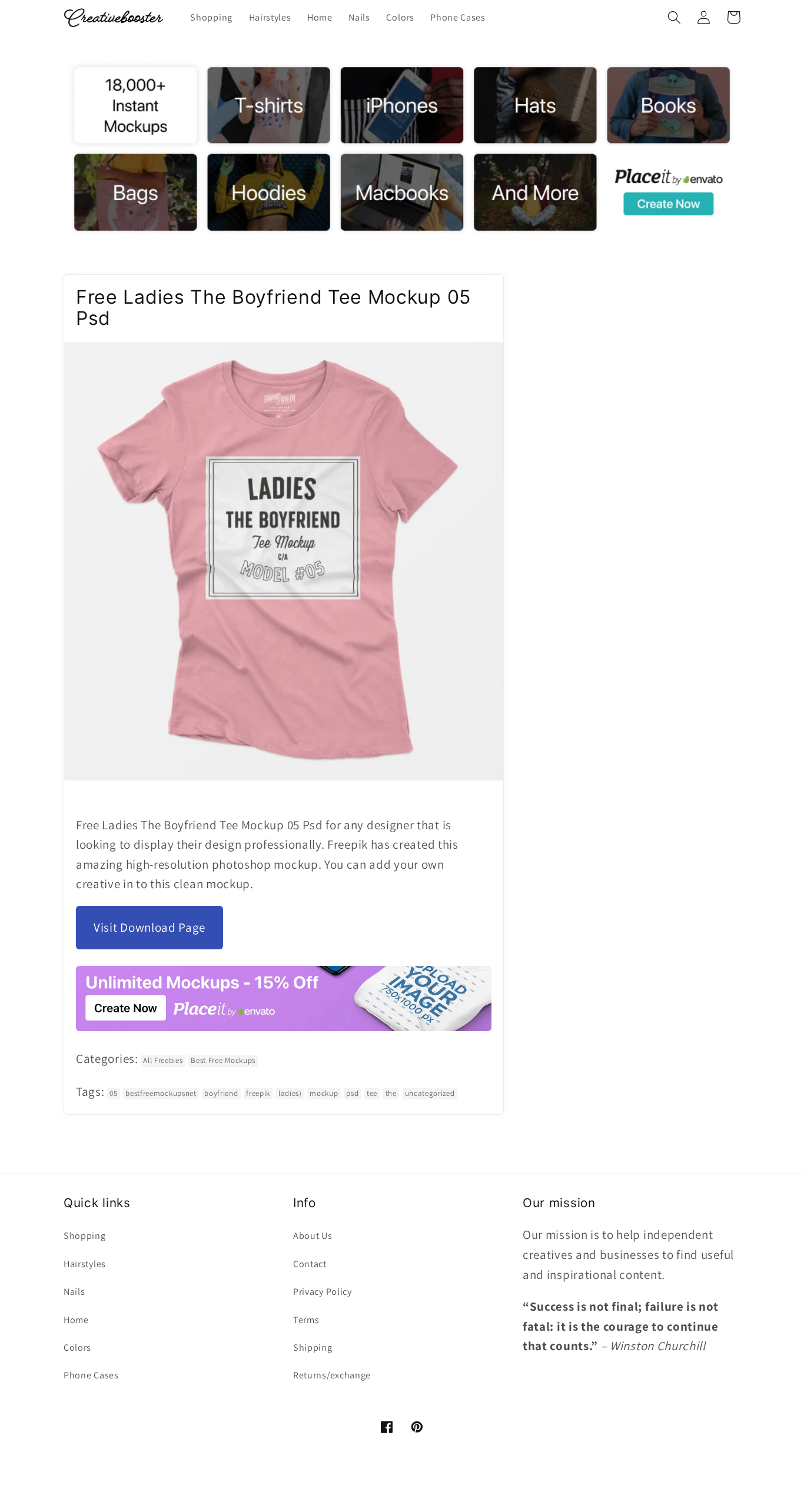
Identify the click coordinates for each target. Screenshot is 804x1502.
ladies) (290, 1093)
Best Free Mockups (223, 1060)
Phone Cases (91, 1375)
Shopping (85, 1235)
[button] (674, 17)
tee (372, 1093)
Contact (310, 1264)
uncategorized (430, 1093)
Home (76, 1320)
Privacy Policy (322, 1291)
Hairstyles (85, 1264)
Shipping (313, 1347)
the (391, 1093)
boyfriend (221, 1093)
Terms (306, 1320)
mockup (324, 1093)
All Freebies (162, 1060)
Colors (77, 1347)
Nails (74, 1291)
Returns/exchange (332, 1375)
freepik (258, 1093)
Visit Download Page (149, 927)
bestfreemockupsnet (160, 1093)
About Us (313, 1235)
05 (113, 1093)
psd (352, 1093)
